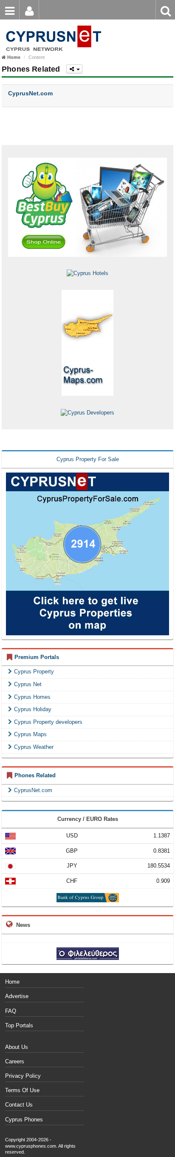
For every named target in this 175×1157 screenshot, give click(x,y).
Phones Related (35, 775)
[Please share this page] (74, 69)
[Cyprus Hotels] (87, 273)
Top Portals (19, 1025)
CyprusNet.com (33, 790)
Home (12, 982)
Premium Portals (36, 657)
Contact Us (19, 1104)
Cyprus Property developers (48, 722)
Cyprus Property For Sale (87, 459)
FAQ (10, 1011)
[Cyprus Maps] (87, 342)
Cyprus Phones (24, 1119)
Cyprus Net (28, 684)
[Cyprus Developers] (87, 412)
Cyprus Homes (32, 697)
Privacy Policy (23, 1076)
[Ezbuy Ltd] (87, 207)
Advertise (16, 996)
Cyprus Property (34, 671)
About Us (16, 1047)
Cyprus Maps (30, 734)
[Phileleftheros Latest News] (87, 953)
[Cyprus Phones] (52, 25)
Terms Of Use (22, 1090)
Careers (14, 1061)
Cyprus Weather (34, 747)
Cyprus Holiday (32, 709)
